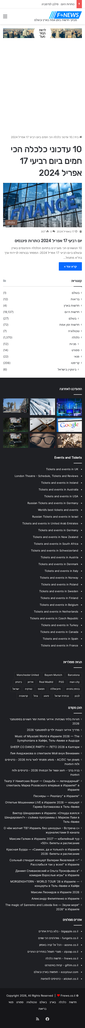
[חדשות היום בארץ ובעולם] (65, 15)
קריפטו (75, 363)
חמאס (41, 688)
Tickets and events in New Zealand (55, 537)
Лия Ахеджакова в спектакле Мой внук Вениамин (44, 753)
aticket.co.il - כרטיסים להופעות (59, 978)
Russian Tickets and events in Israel (55, 516)
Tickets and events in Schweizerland (54, 550)
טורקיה (28, 688)
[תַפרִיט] (5, 17)
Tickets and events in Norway (59, 577)
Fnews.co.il (68, 995)
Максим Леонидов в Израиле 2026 (55, 892)
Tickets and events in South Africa (56, 543)
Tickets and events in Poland (59, 584)
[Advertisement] (42, 88)
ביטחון (18, 681)
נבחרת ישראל (62, 695)
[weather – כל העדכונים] (69, 441)
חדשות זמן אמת (69, 324)
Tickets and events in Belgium (59, 604)
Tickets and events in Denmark (58, 564)
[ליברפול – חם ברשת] (15, 405)
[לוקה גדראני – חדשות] (15, 425)
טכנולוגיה (73, 331)
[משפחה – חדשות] (69, 425)
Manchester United (28, 674)
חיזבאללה (55, 688)
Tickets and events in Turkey (59, 625)
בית (76, 137)
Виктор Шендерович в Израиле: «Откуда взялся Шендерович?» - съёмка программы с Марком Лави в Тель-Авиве (42, 817)
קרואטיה (23, 695)
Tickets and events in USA (61, 496)
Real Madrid (46, 681)
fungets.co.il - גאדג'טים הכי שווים (58, 938)
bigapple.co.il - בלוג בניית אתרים (58, 931)
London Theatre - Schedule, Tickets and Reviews (46, 476)
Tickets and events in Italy (61, 570)
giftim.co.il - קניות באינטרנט (61, 965)
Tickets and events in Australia (58, 489)
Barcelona (74, 674)
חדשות (73, 1002)
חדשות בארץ (71, 305)
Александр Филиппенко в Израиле (55, 898)
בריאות (75, 299)
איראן (30, 681)
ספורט (75, 350)
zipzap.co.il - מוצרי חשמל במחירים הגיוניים (52, 951)
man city (75, 681)
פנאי (76, 356)
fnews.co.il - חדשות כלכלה (61, 958)
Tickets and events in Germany (58, 530)
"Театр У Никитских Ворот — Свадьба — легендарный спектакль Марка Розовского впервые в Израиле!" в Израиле (41, 785)
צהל (36, 695)
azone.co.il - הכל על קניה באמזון (58, 944)
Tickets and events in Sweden (58, 591)
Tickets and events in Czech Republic (54, 618)
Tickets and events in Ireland (59, 482)
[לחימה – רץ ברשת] (42, 425)
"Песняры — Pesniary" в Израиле (56, 796)
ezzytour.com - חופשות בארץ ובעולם (56, 972)
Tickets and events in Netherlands (56, 611)
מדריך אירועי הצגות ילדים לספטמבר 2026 (53, 729)
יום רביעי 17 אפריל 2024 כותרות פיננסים (48, 240)
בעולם (75, 292)
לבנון (77, 695)
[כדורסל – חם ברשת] (69, 407)
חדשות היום (72, 312)
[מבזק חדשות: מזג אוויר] (42, 441)
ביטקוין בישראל (67, 369)
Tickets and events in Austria (59, 557)
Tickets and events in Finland (59, 598)
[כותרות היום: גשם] (42, 406)
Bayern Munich (53, 674)
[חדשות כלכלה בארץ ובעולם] (42, 33)
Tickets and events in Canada (59, 631)
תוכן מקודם (75, 708)
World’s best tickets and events (58, 509)
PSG (61, 681)
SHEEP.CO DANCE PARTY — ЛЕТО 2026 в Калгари (44, 747)
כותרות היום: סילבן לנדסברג (58, 4)
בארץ (53, 1002)
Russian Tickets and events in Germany (52, 503)
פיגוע (46, 695)
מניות (73, 344)
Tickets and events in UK (62, 469)
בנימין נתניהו (73, 688)
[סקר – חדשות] (15, 441)
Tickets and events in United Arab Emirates (50, 523)
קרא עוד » (70, 266)
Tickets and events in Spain (60, 638)
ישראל (16, 688)
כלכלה (75, 337)
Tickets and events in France (59, 645)
